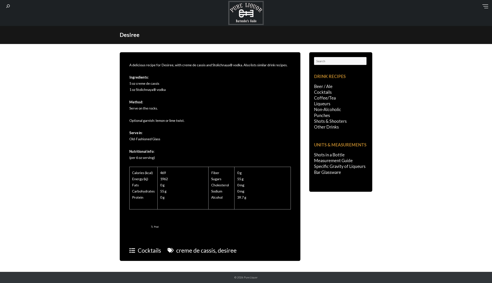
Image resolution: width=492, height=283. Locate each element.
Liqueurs (322, 103)
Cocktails (149, 250)
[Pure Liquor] (246, 14)
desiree (227, 250)
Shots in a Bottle (329, 154)
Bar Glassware (327, 172)
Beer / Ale (323, 86)
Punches (322, 115)
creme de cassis (195, 250)
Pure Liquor (251, 277)
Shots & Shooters (330, 121)
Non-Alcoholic (327, 109)
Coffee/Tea (325, 97)
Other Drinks (326, 126)
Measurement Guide (333, 160)
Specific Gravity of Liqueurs (340, 166)
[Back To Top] (481, 272)
